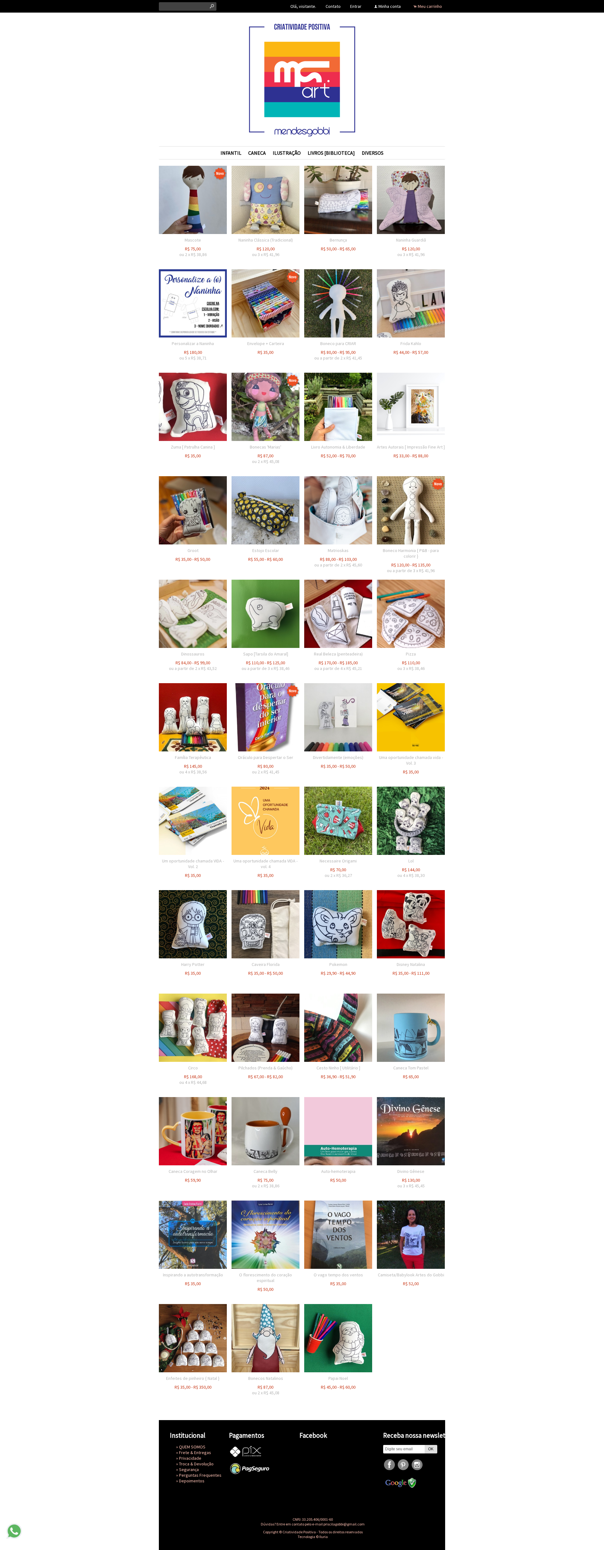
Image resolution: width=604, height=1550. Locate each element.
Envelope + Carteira (265, 343)
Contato (333, 6)
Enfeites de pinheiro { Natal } (193, 1378)
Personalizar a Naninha (193, 343)
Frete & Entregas (195, 1452)
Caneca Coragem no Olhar (193, 1171)
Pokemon (338, 964)
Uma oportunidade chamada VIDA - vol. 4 (265, 863)
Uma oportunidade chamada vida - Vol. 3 (411, 760)
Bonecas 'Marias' (265, 447)
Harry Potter (192, 964)
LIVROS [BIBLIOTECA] (331, 153)
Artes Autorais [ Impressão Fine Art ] (411, 447)
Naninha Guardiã (411, 240)
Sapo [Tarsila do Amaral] (265, 654)
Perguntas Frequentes (200, 1475)
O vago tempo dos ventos (338, 1275)
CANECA (257, 153)
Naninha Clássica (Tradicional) (265, 240)
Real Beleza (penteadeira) (338, 654)
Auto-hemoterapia (338, 1171)
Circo (193, 1068)
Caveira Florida (266, 964)
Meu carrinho (430, 6)
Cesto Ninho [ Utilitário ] (338, 1068)
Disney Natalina (411, 964)
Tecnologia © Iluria (313, 1536)
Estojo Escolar (265, 550)
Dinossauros (192, 654)
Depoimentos (191, 1481)
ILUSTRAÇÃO (287, 153)
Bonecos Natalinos (265, 1378)
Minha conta (389, 6)
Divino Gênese (410, 1171)
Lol (411, 861)
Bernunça (338, 240)
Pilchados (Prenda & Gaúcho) (265, 1068)
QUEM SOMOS (192, 1447)
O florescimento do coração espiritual (265, 1277)
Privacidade (190, 1458)
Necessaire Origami (338, 861)
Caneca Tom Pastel (410, 1068)
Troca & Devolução (196, 1464)
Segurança (189, 1469)
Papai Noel (338, 1378)
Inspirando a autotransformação (193, 1275)
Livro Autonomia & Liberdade (338, 447)
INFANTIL (231, 153)
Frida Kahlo (410, 343)
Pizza (411, 654)
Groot (193, 550)
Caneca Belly (265, 1171)
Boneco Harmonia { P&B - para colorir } (411, 553)
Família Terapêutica (193, 757)
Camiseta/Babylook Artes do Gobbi (411, 1275)
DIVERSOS (372, 153)
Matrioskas (338, 550)
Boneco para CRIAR (338, 343)
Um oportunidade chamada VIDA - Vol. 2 (193, 863)
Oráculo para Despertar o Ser (265, 757)
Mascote (193, 240)
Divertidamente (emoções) (338, 757)
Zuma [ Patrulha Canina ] (193, 447)
